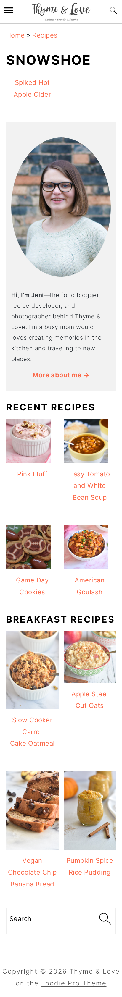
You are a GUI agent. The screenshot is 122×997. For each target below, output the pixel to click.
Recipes (44, 35)
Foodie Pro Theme (74, 983)
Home (15, 35)
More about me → (61, 375)
